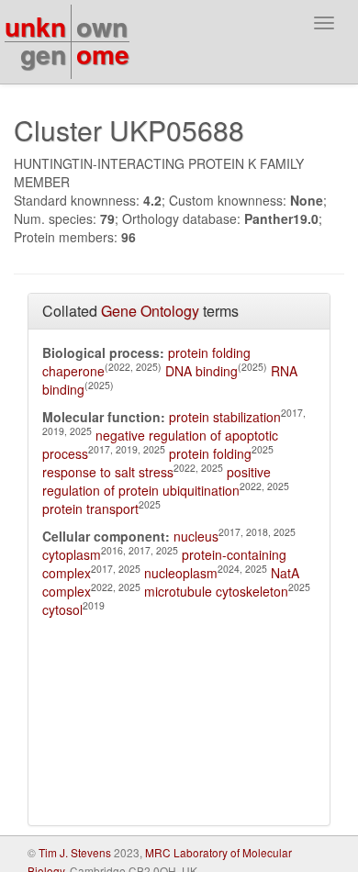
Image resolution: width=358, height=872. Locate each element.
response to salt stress (107, 472)
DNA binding (201, 371)
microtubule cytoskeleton (216, 591)
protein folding (210, 453)
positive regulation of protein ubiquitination (156, 481)
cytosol (62, 609)
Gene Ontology (150, 310)
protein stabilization (225, 417)
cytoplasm (71, 554)
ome (102, 54)
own (102, 26)
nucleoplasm (181, 573)
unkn (35, 26)
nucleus (195, 536)
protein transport (90, 508)
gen (43, 54)
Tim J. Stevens (75, 852)
